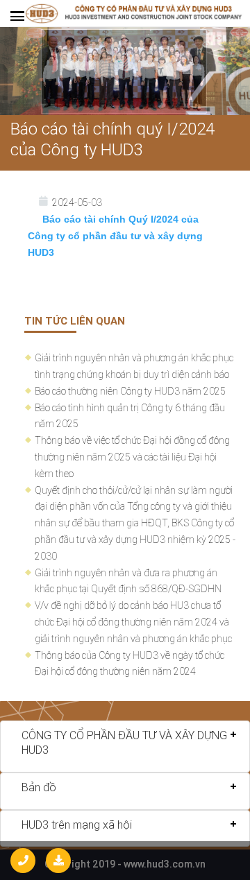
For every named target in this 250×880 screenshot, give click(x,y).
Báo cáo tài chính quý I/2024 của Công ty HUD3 (112, 139)
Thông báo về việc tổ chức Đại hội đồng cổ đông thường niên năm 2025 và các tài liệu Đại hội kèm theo (132, 457)
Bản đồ (39, 787)
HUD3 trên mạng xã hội (77, 824)
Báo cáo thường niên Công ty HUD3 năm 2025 (130, 391)
